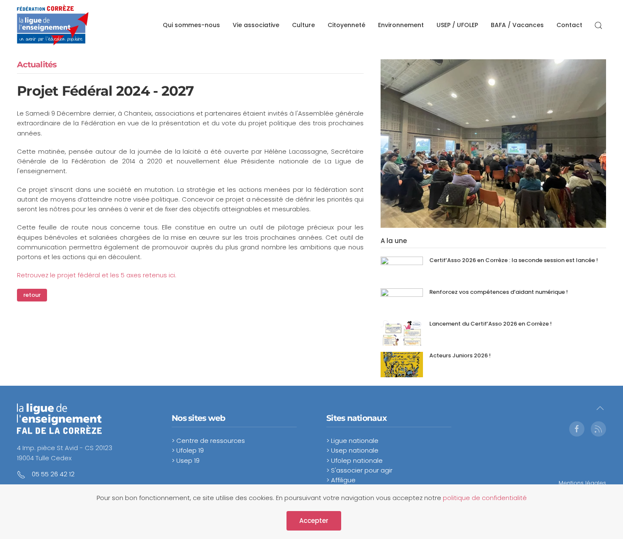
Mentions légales (582, 483)
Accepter (313, 520)
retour (32, 295)
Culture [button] (303, 25)
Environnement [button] (401, 25)
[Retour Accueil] (53, 25)
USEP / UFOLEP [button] (457, 25)
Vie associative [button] (256, 25)
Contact (569, 25)
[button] (598, 25)
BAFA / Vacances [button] (517, 25)
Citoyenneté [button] (346, 25)
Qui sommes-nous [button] (191, 25)
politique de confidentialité (485, 497)
